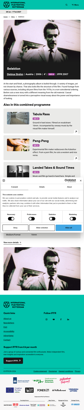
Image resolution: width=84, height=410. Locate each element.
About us (7, 318)
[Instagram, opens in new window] (46, 319)
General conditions (66, 371)
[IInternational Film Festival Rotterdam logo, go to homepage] (14, 5)
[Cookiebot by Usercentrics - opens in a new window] (66, 180)
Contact (7, 340)
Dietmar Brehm (15, 74)
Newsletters (9, 323)
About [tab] (69, 187)
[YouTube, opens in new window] (53, 319)
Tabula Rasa (41, 114)
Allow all (68, 228)
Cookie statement (40, 371)
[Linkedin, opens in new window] (68, 319)
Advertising (8, 335)
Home (6, 17)
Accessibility (9, 331)
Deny (15, 228)
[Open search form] (66, 4)
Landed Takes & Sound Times (53, 167)
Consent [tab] (14, 187)
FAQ (5, 327)
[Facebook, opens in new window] (61, 319)
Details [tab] (42, 187)
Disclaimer (53, 371)
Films (13, 17)
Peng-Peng (41, 141)
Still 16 (51, 74)
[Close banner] (80, 180)
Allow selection (42, 228)
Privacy (77, 371)
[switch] (32, 218)
